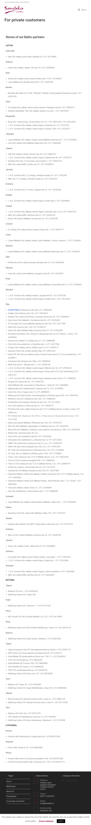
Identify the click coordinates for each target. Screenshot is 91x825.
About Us (10, 791)
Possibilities (11, 796)
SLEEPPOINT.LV (14, 310)
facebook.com (46, 810)
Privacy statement (46, 821)
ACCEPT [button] (61, 821)
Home (8, 781)
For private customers (15, 801)
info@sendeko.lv (47, 803)
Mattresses (11, 786)
